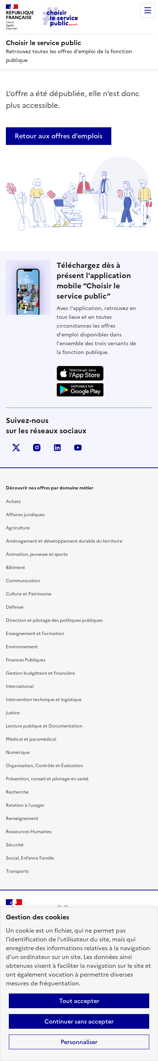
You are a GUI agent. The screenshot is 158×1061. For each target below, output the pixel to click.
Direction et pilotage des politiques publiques (54, 620)
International (19, 686)
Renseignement (22, 818)
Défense (15, 607)
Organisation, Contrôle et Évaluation (44, 765)
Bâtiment (15, 567)
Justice (13, 713)
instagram (36, 447)
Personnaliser (79, 1042)
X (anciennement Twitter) (16, 447)
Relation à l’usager (25, 805)
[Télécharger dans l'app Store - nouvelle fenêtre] (80, 373)
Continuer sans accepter (79, 1021)
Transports (17, 871)
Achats (13, 501)
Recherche (17, 792)
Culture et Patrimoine (28, 594)
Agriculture (18, 528)
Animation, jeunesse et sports (37, 554)
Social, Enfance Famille (30, 858)
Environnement (22, 646)
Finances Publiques (25, 660)
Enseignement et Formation (35, 633)
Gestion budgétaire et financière (40, 673)
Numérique (18, 752)
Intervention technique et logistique (44, 699)
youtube (78, 447)
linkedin (57, 447)
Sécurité (15, 845)
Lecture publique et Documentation (44, 726)
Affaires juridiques (25, 514)
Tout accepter (79, 1000)
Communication (23, 580)
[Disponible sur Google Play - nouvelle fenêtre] (80, 390)
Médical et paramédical (31, 739)
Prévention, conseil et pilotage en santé (47, 779)
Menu (147, 10)
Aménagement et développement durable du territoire (64, 541)
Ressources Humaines (28, 831)
